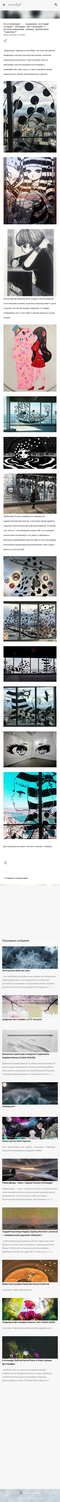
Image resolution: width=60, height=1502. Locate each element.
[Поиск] (56, 4)
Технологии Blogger (32, 1493)
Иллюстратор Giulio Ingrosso (16, 1141)
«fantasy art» (8, 1106)
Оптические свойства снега (16, 970)
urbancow (40, 1498)
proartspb (14, 4)
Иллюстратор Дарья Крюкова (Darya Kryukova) (25, 1284)
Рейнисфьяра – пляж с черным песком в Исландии (27, 1183)
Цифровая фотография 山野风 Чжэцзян (22, 1019)
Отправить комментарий (16, 878)
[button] (5, 41)
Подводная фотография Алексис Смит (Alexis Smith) (28, 1322)
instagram (48, 846)
